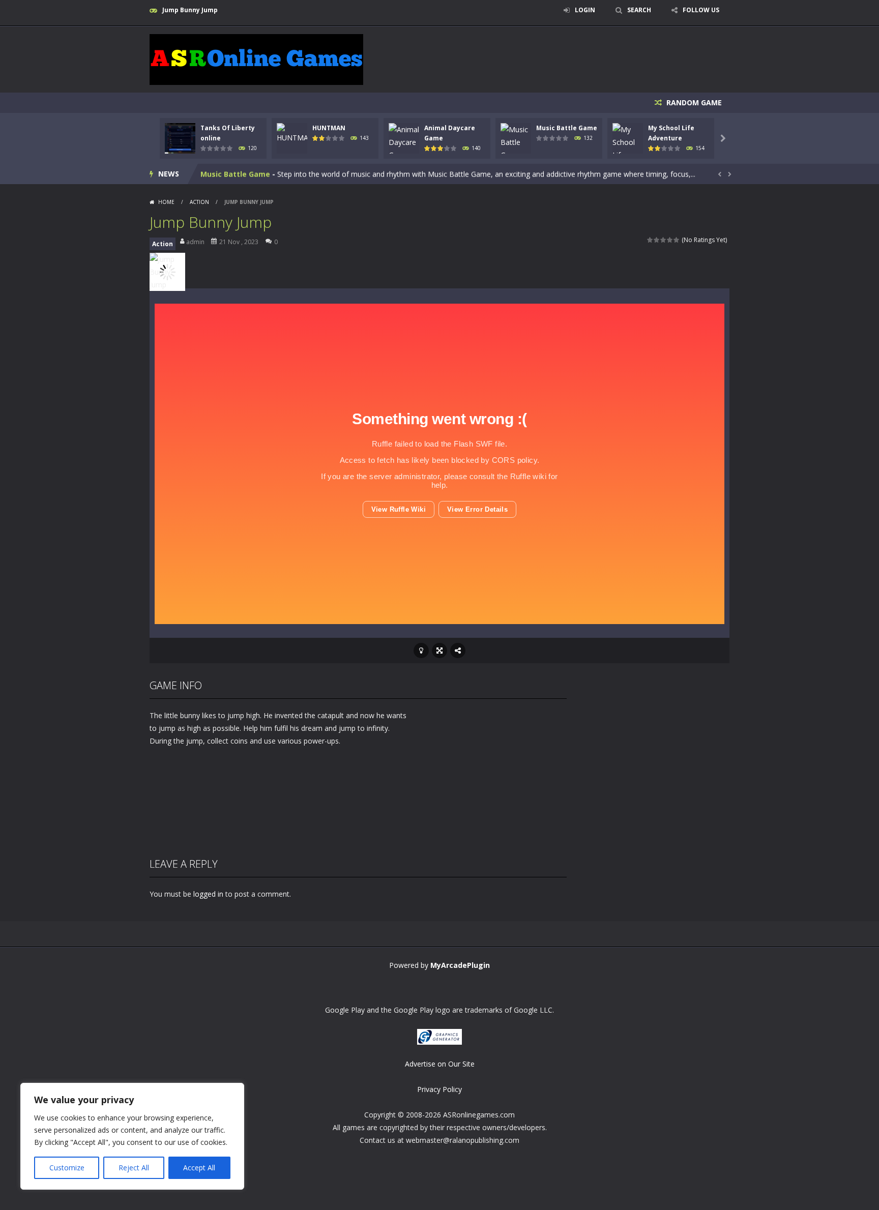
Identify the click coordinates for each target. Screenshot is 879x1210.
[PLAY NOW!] (180, 137)
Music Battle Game (566, 128)
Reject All (134, 1167)
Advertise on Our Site (440, 1064)
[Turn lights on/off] (421, 650)
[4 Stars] (670, 240)
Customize (66, 1167)
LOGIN (585, 10)
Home (166, 201)
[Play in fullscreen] (439, 650)
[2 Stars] (657, 240)
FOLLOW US (701, 10)
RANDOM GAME (693, 102)
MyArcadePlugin (460, 965)
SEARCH (639, 10)
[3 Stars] (663, 240)
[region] (132, 1136)
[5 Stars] (676, 240)
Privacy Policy (439, 1089)
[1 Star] (650, 240)
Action (199, 201)
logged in (208, 894)
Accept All (199, 1167)
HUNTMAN (328, 128)
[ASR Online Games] (256, 59)
